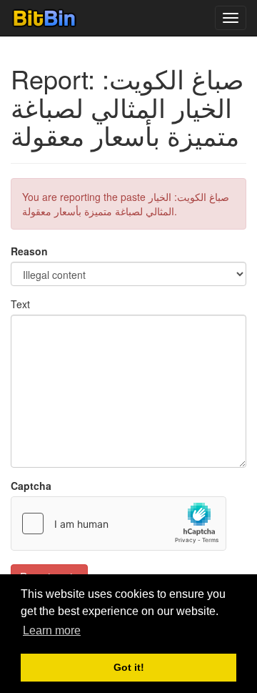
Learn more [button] (52, 630)
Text (20, 304)
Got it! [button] (129, 667)
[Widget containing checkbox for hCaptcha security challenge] (118, 523)
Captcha (31, 485)
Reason (29, 251)
